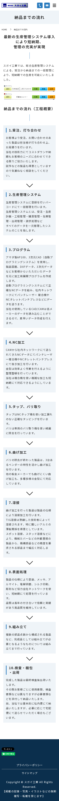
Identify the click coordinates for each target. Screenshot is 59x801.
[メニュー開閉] (54, 5)
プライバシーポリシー (29, 765)
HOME (4, 29)
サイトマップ (29, 773)
